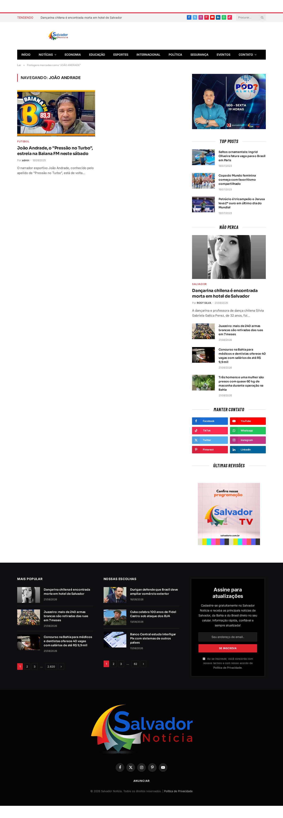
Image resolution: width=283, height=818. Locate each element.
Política (175, 54)
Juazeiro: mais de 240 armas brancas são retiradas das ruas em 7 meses (241, 330)
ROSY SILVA (204, 302)
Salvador (199, 284)
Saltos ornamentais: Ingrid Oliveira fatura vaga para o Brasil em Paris (242, 156)
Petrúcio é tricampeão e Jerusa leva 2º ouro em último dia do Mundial (242, 203)
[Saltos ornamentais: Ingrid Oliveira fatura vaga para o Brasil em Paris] (203, 157)
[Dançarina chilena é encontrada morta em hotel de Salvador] (229, 257)
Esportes (120, 54)
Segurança (199, 54)
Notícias (46, 54)
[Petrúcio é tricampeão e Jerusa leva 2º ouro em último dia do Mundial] (203, 204)
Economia (73, 54)
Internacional (148, 54)
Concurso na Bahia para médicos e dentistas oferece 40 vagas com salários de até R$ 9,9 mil (242, 356)
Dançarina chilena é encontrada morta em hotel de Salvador (81, 17)
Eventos (223, 54)
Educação (97, 54)
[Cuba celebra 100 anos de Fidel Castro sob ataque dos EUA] (115, 617)
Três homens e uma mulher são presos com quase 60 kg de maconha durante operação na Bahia (241, 383)
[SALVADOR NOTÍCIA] (68, 36)
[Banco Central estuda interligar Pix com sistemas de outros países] (115, 639)
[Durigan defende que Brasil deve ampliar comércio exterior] (115, 595)
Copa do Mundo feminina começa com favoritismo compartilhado (237, 180)
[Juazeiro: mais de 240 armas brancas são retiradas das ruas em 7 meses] (203, 331)
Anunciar (141, 780)
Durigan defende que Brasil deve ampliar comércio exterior (154, 592)
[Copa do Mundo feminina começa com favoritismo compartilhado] (203, 181)
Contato (246, 54)
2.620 (51, 666)
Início (25, 54)
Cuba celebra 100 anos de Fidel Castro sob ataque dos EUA (153, 614)
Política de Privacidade (227, 667)
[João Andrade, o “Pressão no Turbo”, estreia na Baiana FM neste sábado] (56, 113)
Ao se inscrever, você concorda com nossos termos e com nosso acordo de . (228, 663)
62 (135, 663)
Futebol (23, 141)
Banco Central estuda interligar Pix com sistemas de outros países (153, 638)
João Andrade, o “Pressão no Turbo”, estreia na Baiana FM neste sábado (55, 150)
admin (25, 160)
